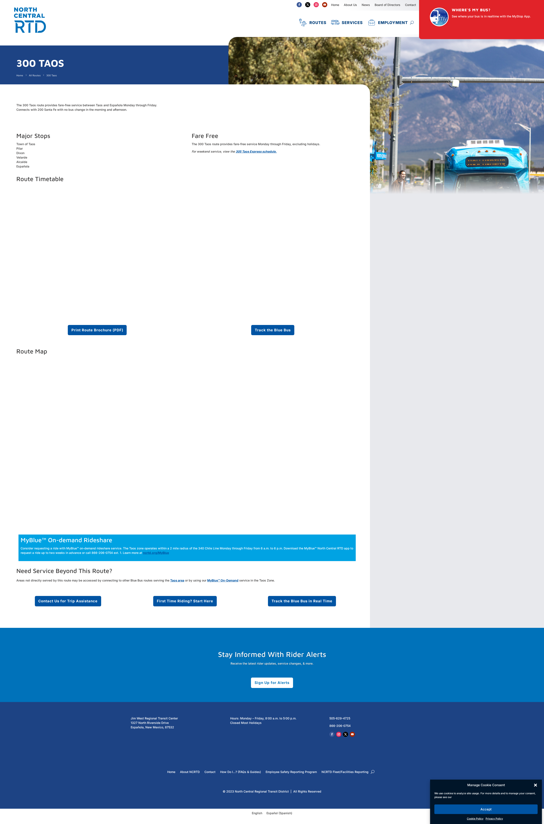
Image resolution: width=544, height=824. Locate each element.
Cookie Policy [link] (475, 818)
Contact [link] (209, 772)
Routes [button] (317, 22)
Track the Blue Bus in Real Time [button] (302, 601)
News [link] (366, 5)
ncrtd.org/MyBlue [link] (156, 553)
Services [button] (352, 22)
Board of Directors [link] (387, 5)
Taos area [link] (177, 580)
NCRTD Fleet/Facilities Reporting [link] (345, 772)
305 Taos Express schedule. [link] (256, 151)
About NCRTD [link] (190, 772)
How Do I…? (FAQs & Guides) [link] (240, 772)
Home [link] (335, 5)
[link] (30, 35)
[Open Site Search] (412, 22)
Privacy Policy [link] (494, 818)
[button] (535, 785)
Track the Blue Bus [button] (273, 330)
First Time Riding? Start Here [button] (185, 601)
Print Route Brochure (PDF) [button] (97, 330)
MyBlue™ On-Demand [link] (222, 580)
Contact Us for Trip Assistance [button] (68, 601)
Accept (486, 809)
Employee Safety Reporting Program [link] (291, 772)
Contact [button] (410, 5)
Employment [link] (393, 22)
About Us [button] (350, 5)
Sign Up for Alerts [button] (272, 683)
